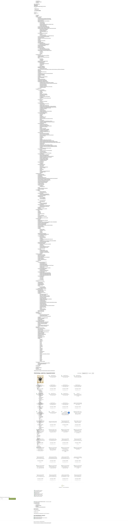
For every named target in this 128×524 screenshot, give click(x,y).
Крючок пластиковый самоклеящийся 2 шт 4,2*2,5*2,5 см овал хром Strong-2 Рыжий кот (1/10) (78, 440)
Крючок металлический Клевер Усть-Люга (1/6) (53, 422)
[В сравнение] (39, 391)
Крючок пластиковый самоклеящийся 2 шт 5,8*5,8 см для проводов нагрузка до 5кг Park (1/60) (40, 458)
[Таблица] (76, 372)
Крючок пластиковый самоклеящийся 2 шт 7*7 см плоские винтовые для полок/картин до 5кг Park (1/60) (65, 458)
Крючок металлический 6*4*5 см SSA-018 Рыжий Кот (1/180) (78, 403)
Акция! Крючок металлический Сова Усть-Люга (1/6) (52, 403)
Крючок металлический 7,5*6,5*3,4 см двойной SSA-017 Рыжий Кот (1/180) (40, 422)
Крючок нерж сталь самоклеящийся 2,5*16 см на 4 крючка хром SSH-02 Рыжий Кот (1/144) (40, 440)
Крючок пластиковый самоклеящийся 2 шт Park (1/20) (78, 457)
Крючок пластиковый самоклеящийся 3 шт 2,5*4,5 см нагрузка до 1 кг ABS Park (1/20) (53, 476)
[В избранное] (41, 391)
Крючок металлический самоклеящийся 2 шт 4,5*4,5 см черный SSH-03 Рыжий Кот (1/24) (65, 422)
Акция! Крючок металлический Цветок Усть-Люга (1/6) (65, 403)
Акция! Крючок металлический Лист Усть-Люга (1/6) (40, 385)
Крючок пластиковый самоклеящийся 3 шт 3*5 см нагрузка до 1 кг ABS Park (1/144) (65, 476)
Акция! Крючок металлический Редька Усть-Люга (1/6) (40, 403)
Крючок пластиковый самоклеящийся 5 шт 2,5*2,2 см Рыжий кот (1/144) (77, 476)
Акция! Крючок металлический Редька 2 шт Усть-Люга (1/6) (78, 385)
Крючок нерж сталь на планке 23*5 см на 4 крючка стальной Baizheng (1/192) (78, 422)
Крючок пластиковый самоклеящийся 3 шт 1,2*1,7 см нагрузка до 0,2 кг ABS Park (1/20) (40, 476)
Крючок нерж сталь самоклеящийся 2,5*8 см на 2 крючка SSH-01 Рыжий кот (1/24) (53, 440)
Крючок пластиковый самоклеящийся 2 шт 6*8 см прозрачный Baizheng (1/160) (53, 458)
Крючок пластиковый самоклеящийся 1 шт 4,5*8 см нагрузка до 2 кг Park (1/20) (65, 440)
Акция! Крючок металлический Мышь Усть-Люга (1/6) (52, 385)
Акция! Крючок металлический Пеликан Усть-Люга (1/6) (65, 385)
